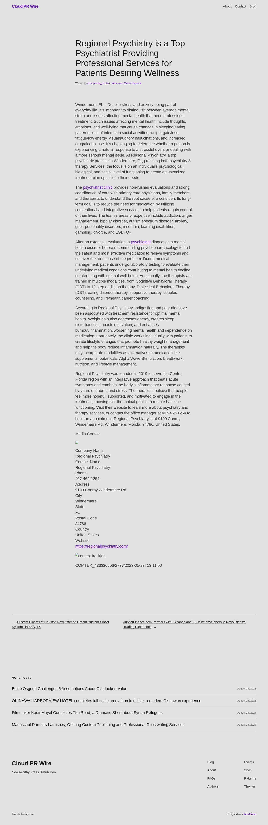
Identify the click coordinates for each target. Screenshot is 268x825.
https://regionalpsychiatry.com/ (101, 546)
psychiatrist (141, 242)
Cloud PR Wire (25, 6)
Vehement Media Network (126, 83)
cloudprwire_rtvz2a (98, 83)
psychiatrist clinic (97, 187)
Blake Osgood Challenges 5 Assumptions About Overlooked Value (69, 689)
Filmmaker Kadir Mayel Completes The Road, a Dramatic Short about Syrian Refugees (87, 712)
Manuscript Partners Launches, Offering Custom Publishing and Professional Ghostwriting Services (98, 725)
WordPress (250, 814)
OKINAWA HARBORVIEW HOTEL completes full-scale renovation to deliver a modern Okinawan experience (106, 701)
